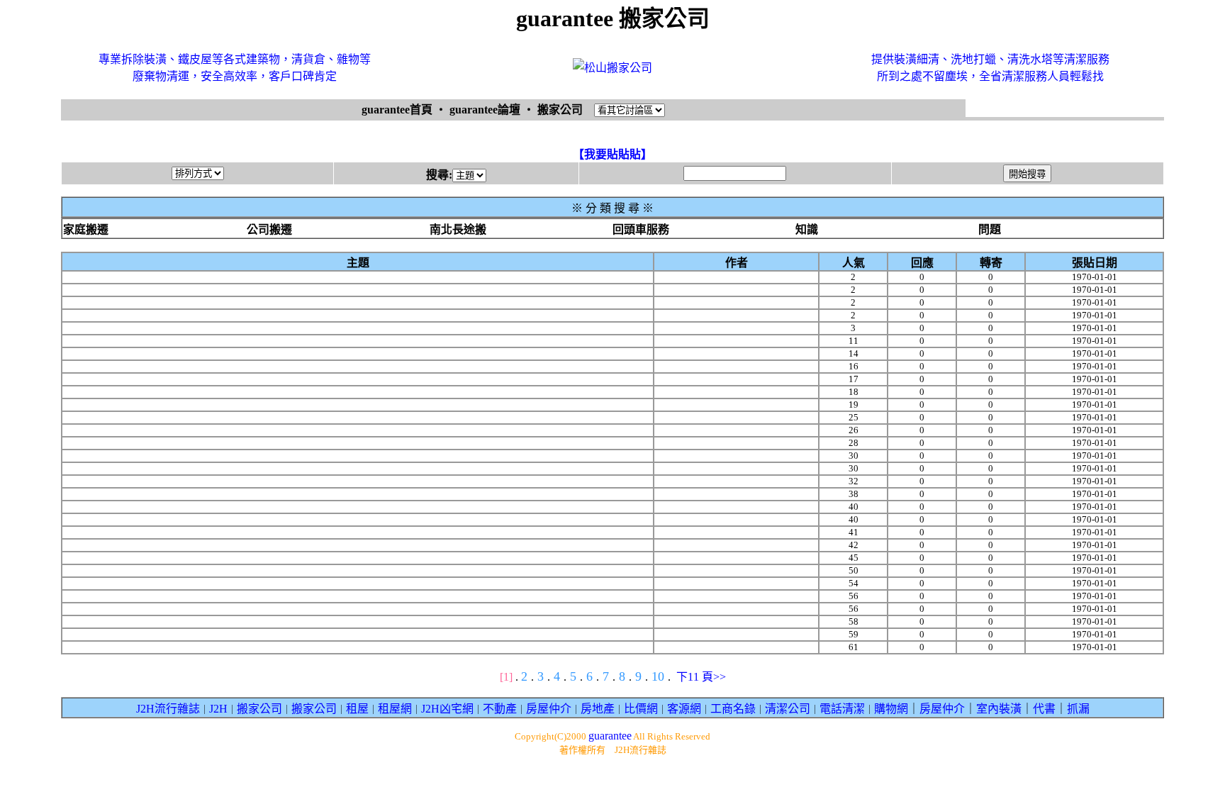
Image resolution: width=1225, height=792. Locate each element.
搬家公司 (259, 709)
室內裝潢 (999, 709)
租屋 (357, 709)
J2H (218, 709)
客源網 (684, 709)
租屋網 (395, 709)
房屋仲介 (548, 709)
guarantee (610, 736)
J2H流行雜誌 (168, 709)
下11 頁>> (701, 677)
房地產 (598, 709)
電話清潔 (842, 709)
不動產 (500, 709)
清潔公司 (787, 709)
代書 (1044, 709)
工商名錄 (733, 709)
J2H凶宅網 (447, 709)
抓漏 (1078, 709)
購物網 (891, 709)
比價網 (641, 709)
